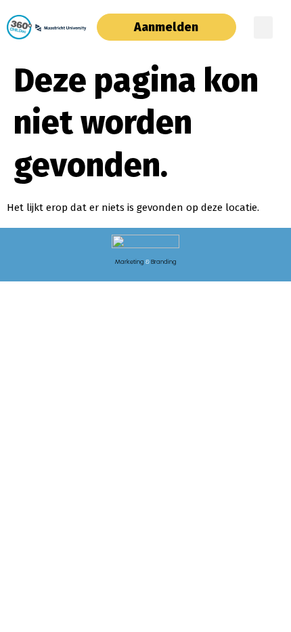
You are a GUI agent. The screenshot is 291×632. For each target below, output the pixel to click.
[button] (263, 27)
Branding (164, 261)
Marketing (129, 261)
